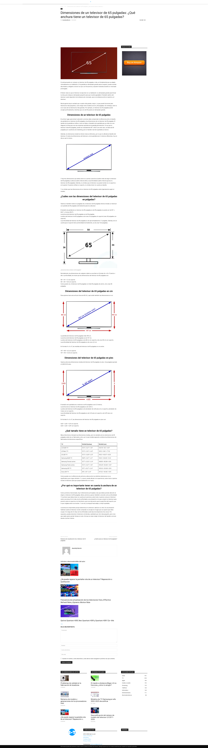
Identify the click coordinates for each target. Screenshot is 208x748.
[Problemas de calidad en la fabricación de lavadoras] (74, 678)
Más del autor (80, 561)
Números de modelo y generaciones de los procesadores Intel (73, 701)
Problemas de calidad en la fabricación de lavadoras (71, 684)
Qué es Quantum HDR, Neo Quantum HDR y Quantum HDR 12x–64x (87, 621)
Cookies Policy (87, 739)
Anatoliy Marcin (66, 20)
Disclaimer (86, 737)
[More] (77, 529)
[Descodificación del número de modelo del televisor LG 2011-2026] (104, 710)
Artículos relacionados (68, 561)
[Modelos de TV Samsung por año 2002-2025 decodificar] (104, 694)
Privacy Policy (87, 741)
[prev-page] (61, 624)
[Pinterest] (69, 529)
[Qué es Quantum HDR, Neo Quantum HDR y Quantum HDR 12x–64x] (89, 611)
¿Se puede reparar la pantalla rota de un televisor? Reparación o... (73, 718)
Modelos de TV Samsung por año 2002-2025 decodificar (103, 700)
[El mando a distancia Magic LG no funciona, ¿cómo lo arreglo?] (104, 678)
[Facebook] (62, 529)
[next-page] (62, 624)
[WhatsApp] (73, 529)
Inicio (62, 6)
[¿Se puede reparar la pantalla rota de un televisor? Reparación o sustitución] (89, 570)
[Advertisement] (104, 33)
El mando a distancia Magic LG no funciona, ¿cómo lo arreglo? (103, 684)
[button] (150, 2)
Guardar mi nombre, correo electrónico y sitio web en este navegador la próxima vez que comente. (88, 658)
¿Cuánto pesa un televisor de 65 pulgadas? (105, 539)
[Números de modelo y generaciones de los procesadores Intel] (74, 694)
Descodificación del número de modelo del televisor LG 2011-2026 (102, 717)
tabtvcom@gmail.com (96, 744)
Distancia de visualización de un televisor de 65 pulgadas (73, 539)
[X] (66, 529)
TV (65, 6)
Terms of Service (87, 735)
